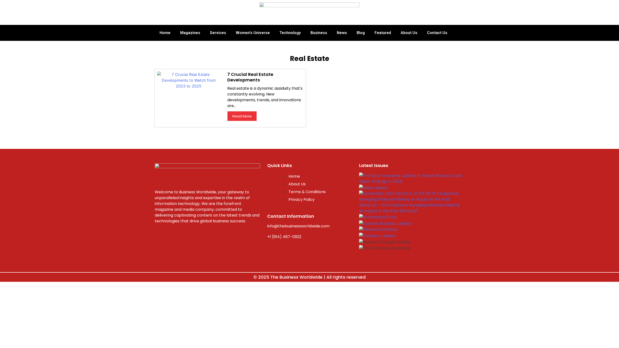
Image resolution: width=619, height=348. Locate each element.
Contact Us (437, 32)
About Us (409, 32)
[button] (411, 254)
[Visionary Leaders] (377, 235)
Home (165, 32)
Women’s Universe (253, 32)
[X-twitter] (190, 235)
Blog (361, 32)
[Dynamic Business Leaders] (385, 222)
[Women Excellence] (378, 228)
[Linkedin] (204, 235)
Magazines (190, 32)
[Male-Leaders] (373, 187)
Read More (242, 116)
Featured (383, 32)
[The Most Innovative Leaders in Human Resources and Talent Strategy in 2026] (411, 178)
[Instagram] (175, 235)
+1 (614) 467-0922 (284, 236)
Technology (290, 32)
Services (218, 32)
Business (318, 32)
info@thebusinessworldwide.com (298, 226)
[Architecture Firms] (378, 216)
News (342, 32)
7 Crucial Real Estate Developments (250, 77)
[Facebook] (161, 235)
